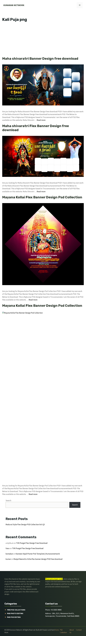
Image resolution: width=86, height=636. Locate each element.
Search (8, 500)
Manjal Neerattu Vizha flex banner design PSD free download (38, 559)
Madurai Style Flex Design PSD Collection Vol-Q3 (25, 524)
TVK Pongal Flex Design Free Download (31, 543)
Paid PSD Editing (14, 617)
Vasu (7, 548)
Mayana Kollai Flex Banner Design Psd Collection (42, 197)
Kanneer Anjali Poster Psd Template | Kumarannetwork (38, 554)
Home (57, 630)
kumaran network (13, 5)
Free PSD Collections (16, 610)
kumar (8, 559)
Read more (41, 120)
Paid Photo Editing (15, 613)
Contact (79, 630)
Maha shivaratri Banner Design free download (40, 59)
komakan (9, 554)
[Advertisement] (43, 40)
